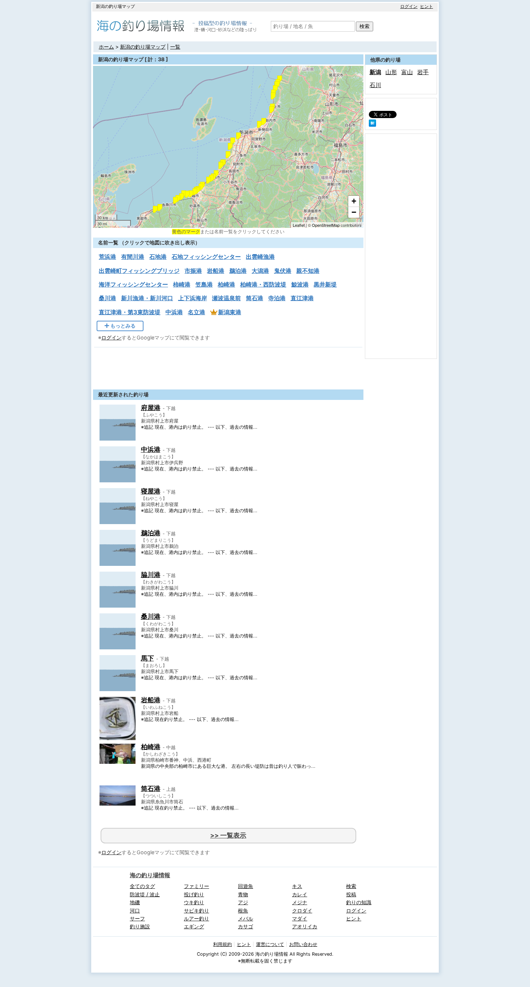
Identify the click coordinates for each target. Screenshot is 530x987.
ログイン (409, 6)
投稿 (351, 894)
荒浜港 (107, 256)
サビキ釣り (196, 910)
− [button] (354, 212)
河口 (135, 910)
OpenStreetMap (326, 225)
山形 (391, 72)
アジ (243, 902)
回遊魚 (245, 886)
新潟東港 (229, 312)
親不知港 (307, 270)
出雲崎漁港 (260, 256)
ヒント (426, 6)
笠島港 (204, 284)
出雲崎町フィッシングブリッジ (139, 270)
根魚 (243, 910)
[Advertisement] (228, 366)
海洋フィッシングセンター (133, 284)
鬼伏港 (282, 270)
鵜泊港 (238, 270)
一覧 (175, 47)
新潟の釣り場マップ (142, 47)
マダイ (299, 918)
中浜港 (174, 312)
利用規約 (222, 944)
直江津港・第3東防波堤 (129, 312)
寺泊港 (277, 298)
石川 (375, 85)
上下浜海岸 (192, 298)
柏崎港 (226, 284)
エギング (194, 926)
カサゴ (245, 926)
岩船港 (215, 270)
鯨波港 (300, 284)
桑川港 (107, 298)
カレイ (299, 894)
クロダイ (302, 910)
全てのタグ (142, 886)
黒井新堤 (325, 284)
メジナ (299, 902)
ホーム (106, 47)
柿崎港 (181, 284)
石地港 (158, 256)
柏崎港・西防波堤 (263, 284)
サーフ (137, 918)
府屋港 (150, 407)
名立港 (196, 312)
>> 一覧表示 (228, 835)
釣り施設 (140, 926)
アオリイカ (304, 926)
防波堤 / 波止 (145, 894)
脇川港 (150, 574)
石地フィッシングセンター (206, 256)
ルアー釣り (196, 918)
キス (297, 886)
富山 (407, 72)
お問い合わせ (303, 944)
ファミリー (196, 886)
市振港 (193, 270)
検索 (364, 26)
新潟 (375, 72)
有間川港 (132, 256)
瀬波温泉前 (226, 298)
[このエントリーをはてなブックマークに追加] (372, 124)
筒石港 (254, 298)
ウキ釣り (194, 902)
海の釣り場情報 (150, 875)
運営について (270, 944)
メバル (245, 918)
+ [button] (354, 201)
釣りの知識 (358, 902)
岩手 (423, 72)
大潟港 (260, 270)
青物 (243, 894)
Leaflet (299, 225)
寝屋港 (150, 491)
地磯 (135, 902)
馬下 (147, 658)
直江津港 (302, 298)
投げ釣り (194, 894)
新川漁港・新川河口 (147, 298)
